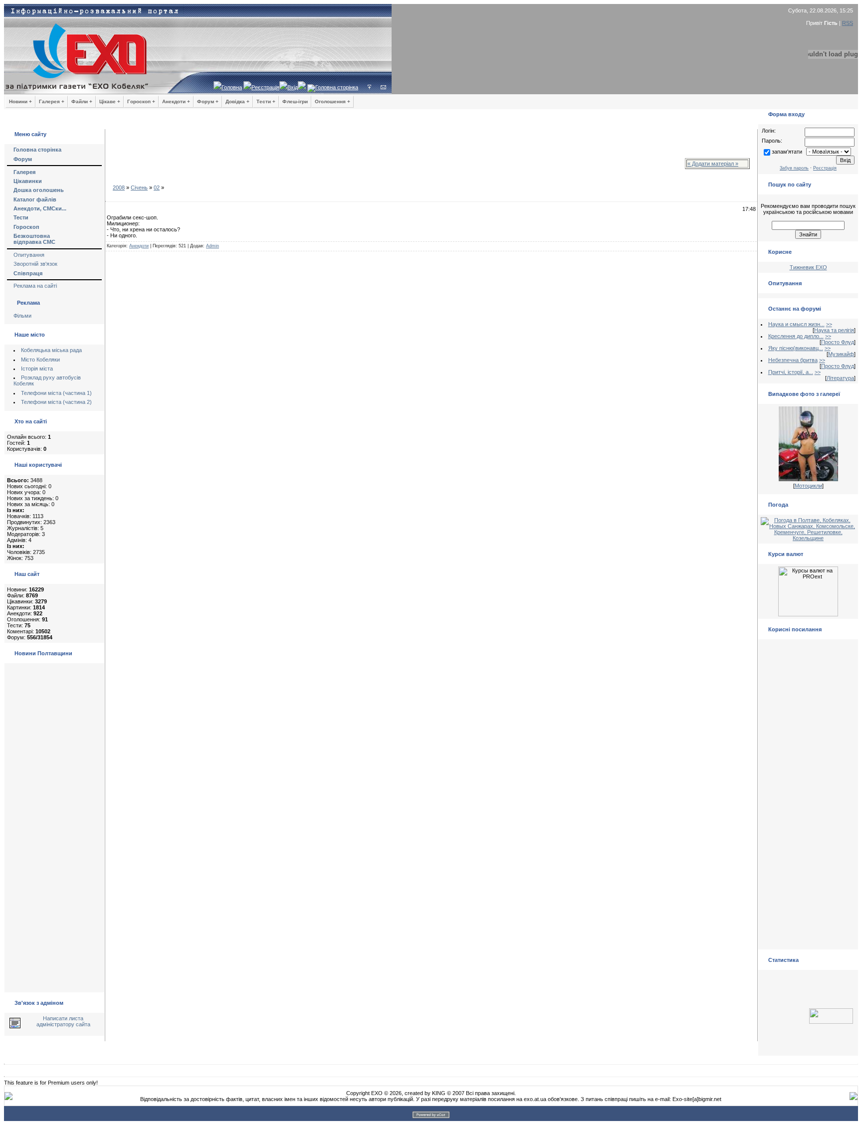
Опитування (28, 255)
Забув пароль (794, 168)
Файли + (81, 101)
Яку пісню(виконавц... (795, 348)
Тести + (265, 101)
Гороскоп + (141, 101)
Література (840, 378)
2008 (119, 187)
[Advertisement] (379, 159)
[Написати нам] (383, 87)
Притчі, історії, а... (790, 372)
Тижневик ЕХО (808, 267)
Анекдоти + (176, 101)
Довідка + (237, 101)
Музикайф (841, 354)
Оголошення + (332, 101)
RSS (847, 23)
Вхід (292, 87)
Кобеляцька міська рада (51, 350)
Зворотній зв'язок (35, 264)
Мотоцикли (808, 486)
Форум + (207, 101)
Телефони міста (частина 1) (56, 393)
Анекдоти (139, 245)
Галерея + (51, 101)
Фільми (22, 316)
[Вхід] (369, 87)
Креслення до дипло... (796, 336)
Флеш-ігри (295, 101)
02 (157, 187)
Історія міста (37, 369)
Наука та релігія (834, 330)
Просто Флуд (837, 342)
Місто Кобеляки (40, 360)
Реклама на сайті (35, 286)
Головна (231, 87)
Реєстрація (265, 87)
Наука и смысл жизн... (796, 324)
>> (829, 324)
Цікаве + (109, 101)
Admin (212, 245)
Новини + (20, 101)
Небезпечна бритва (793, 360)
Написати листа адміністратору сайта (63, 1021)
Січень (139, 187)
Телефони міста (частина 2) (56, 402)
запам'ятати (787, 152)
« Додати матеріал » (712, 164)
